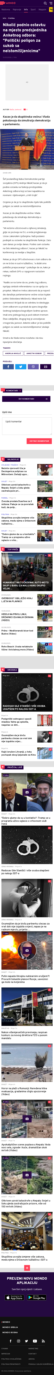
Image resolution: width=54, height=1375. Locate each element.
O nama (4, 1349)
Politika (11, 18)
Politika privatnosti (10, 1364)
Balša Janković (15, 110)
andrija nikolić (13, 353)
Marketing (33, 1349)
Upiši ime (7, 412)
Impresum (5, 1354)
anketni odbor (34, 353)
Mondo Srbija (10, 1327)
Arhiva (32, 1359)
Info (4, 18)
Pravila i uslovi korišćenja (41, 1364)
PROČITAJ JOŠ (14, 767)
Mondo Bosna (10, 1333)
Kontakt (33, 1354)
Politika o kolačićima (11, 1359)
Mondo (6, 1322)
